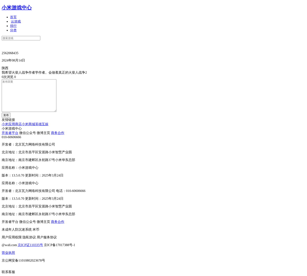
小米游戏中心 (17, 7)
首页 (13, 17)
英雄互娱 (41, 124)
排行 (13, 26)
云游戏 (16, 21)
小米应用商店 (12, 124)
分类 (13, 30)
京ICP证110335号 (30, 245)
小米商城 (28, 124)
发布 (6, 115)
